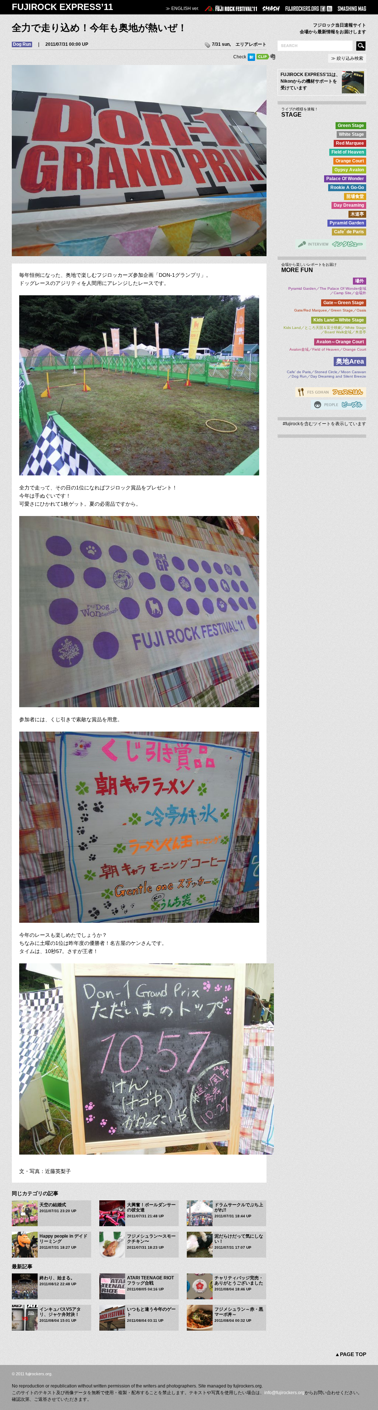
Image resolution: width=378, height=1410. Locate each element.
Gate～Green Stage (343, 302)
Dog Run (22, 44)
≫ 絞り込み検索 (347, 58)
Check (239, 56)
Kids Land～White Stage (338, 320)
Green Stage (351, 125)
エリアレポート (251, 44)
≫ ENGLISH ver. (182, 8)
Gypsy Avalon (349, 169)
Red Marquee (350, 143)
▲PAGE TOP (350, 1354)
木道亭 (357, 214)
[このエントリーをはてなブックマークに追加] (251, 56)
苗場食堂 (355, 196)
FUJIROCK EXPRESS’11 (62, 7)
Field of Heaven (347, 152)
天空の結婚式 (52, 1204)
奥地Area (350, 361)
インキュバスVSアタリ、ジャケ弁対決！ (60, 1312)
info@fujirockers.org (284, 1392)
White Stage (351, 134)
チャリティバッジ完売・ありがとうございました (238, 1280)
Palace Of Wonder (345, 178)
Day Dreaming (349, 205)
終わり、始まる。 (57, 1277)
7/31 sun (221, 44)
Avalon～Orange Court (340, 341)
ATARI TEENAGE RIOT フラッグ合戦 (150, 1280)
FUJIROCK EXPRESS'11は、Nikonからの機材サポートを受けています (310, 81)
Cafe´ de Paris (349, 231)
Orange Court (350, 161)
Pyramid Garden (347, 223)
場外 (359, 280)
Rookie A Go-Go (347, 187)
